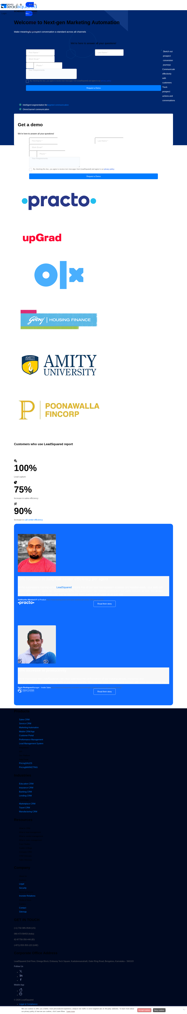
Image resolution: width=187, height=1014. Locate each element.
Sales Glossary (25, 860)
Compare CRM (25, 852)
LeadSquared (64, 587)
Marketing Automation (29, 727)
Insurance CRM (26, 788)
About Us (23, 876)
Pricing (25, 763)
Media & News (25, 900)
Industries (32, 13)
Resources (32, 31)
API (20, 751)
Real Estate (24, 800)
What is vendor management (31, 836)
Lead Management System (31, 743)
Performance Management (31, 739)
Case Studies (24, 844)
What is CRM (24, 828)
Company (32, 22)
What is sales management (30, 840)
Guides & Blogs (25, 848)
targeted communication (58, 105)
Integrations (24, 748)
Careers (22, 904)
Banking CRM (25, 792)
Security (22, 888)
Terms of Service (26, 892)
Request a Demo (94, 88)
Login (4, 13)
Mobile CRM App (26, 731)
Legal (21, 884)
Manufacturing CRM (28, 812)
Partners (22, 880)
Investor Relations (27, 896)
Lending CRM (25, 796)
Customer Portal (26, 735)
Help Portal (23, 759)
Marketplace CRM (27, 804)
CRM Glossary (25, 856)
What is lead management (30, 832)
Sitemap (23, 912)
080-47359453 (7, 4)
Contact (22, 908)
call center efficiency (33, 520)
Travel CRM (24, 808)
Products (32, 4)
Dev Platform (24, 755)
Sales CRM (24, 720)
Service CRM (25, 723)
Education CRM (26, 784)
